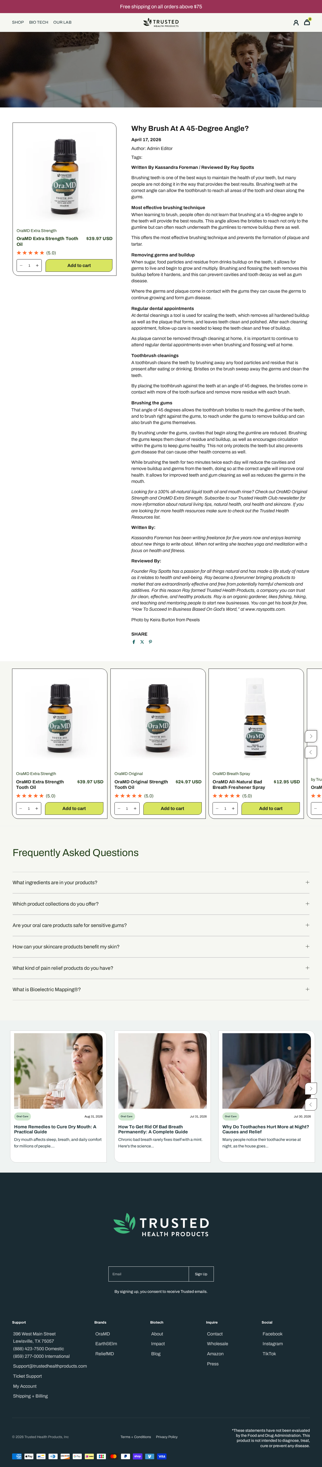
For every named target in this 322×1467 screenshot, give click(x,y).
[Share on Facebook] (133, 641)
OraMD (102, 1333)
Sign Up (201, 1274)
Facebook (273, 1333)
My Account (24, 1386)
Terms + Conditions (135, 1437)
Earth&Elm (106, 1343)
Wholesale (217, 1343)
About (157, 1333)
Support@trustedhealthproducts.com (50, 1366)
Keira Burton (162, 619)
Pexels (193, 619)
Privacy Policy (167, 1437)
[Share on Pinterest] (150, 641)
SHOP (18, 22)
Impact (158, 1343)
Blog (155, 1353)
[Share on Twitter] (142, 641)
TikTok (269, 1353)
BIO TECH (38, 22)
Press (213, 1363)
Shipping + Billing (30, 1396)
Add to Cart (79, 265)
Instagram (273, 1343)
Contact (215, 1333)
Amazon (215, 1353)
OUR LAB (62, 22)
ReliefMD (104, 1353)
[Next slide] (311, 1089)
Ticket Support (27, 1376)
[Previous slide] (311, 1104)
